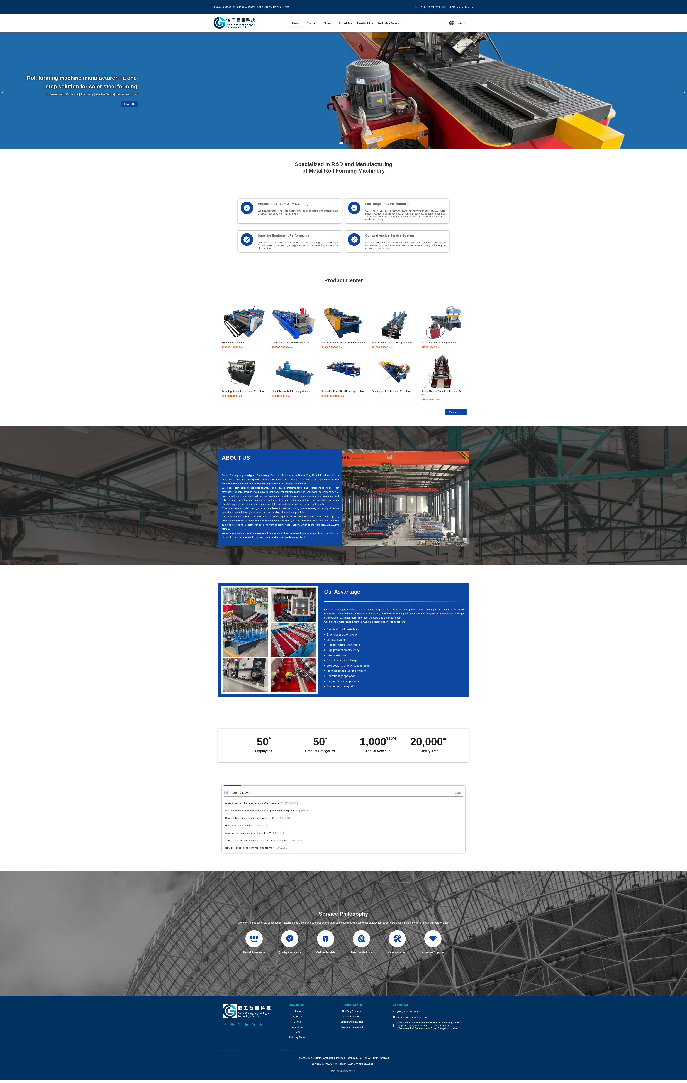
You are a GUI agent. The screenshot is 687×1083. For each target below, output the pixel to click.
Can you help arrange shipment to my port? (257, 818)
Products (312, 23)
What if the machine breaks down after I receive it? (261, 803)
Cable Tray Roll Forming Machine (291, 342)
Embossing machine (233, 342)
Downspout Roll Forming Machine (390, 391)
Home (296, 23)
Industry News (388, 23)
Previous (2, 92)
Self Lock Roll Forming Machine (439, 342)
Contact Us (365, 23)
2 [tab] (347, 143)
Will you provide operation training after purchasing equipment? (268, 810)
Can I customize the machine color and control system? (264, 840)
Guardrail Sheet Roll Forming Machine (343, 342)
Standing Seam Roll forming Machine (243, 391)
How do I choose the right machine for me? (257, 847)
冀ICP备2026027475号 (344, 1071)
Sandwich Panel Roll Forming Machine (343, 391)
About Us (345, 23)
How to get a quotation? (246, 825)
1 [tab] (341, 143)
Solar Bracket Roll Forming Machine (391, 342)
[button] (456, 412)
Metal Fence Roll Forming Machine (291, 391)
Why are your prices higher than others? (255, 832)
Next (684, 92)
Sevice (328, 23)
